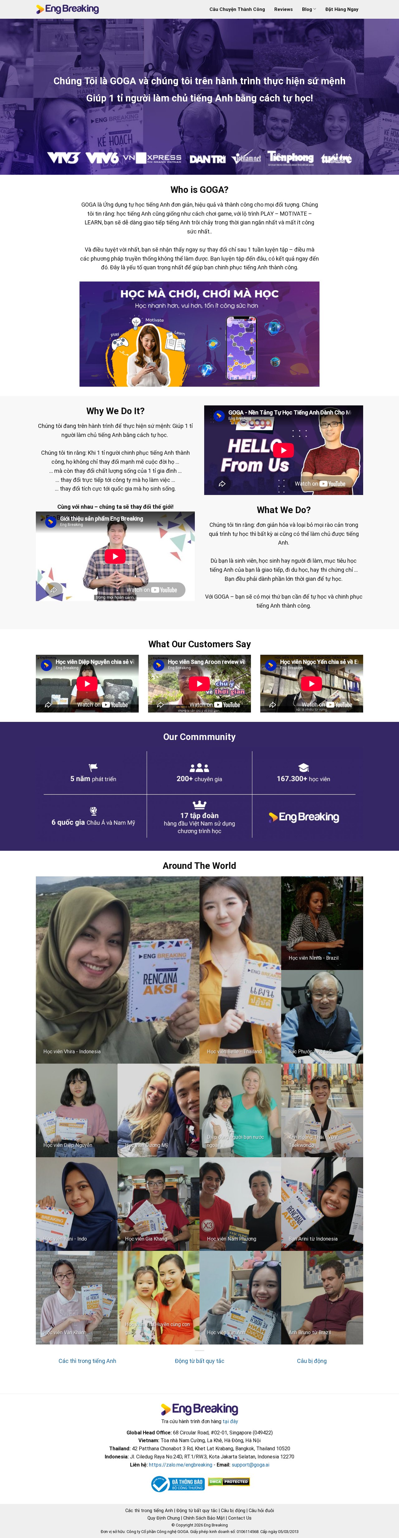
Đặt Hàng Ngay (341, 9)
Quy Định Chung (163, 1518)
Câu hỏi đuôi (261, 1510)
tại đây (230, 1421)
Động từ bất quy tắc (199, 1361)
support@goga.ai (250, 1465)
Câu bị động (312, 1361)
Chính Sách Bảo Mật (204, 1518)
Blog (307, 9)
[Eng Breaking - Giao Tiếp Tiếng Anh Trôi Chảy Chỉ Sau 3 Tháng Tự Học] (67, 9)
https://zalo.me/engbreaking (180, 1465)
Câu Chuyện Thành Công (237, 9)
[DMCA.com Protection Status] (228, 1481)
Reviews (283, 9)
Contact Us (240, 1518)
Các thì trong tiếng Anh (87, 1361)
